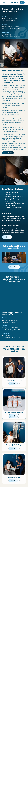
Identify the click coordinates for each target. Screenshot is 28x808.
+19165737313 (6, 34)
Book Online (8, 153)
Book (22, 2)
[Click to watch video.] (14, 257)
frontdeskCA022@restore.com (11, 36)
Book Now (7, 237)
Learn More (14, 384)
